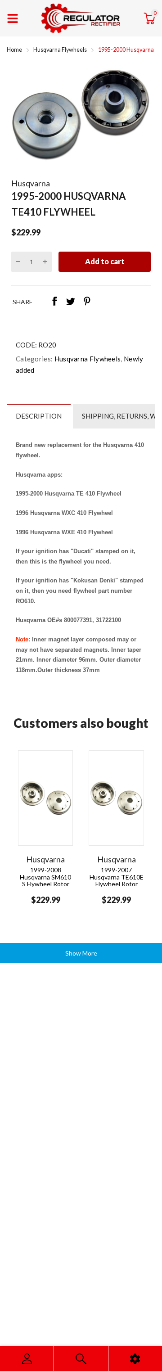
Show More (81, 953)
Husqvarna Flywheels (87, 359)
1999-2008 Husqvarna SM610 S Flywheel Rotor (45, 877)
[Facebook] (54, 302)
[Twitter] (70, 302)
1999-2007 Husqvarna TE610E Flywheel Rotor (117, 877)
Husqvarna (30, 183)
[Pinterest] (86, 302)
